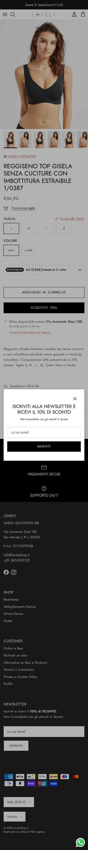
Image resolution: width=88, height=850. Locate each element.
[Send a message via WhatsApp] (80, 842)
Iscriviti (44, 446)
